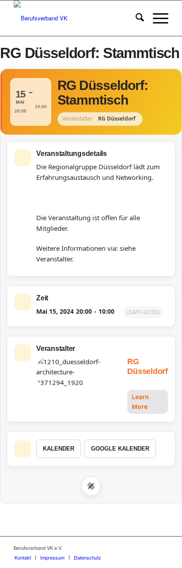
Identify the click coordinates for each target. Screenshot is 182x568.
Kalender (58, 448)
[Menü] (156, 18)
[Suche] (135, 18)
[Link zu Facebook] (135, 547)
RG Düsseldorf (147, 366)
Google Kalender (120, 448)
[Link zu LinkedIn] (161, 547)
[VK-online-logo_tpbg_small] (75, 18)
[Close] (91, 486)
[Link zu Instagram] (148, 547)
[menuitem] (135, 18)
